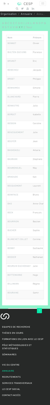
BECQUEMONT (15, 186)
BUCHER (12, 230)
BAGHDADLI (14, 150)
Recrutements (11, 377)
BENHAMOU (14, 88)
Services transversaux (17, 383)
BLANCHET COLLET (18, 239)
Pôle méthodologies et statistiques (17, 347)
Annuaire (26, 14)
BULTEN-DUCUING (17, 52)
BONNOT (12, 43)
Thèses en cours (12, 333)
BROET (11, 79)
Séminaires (9, 354)
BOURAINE (13, 293)
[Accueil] (24, 3)
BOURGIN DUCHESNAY (19, 266)
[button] (6, 4)
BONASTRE (13, 106)
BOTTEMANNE (15, 275)
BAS (10, 204)
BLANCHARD (14, 97)
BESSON (12, 123)
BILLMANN (13, 284)
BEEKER (12, 257)
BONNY (11, 248)
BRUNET (12, 61)
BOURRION (13, 222)
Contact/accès (11, 395)
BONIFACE (13, 195)
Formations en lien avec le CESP (22, 339)
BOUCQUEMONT (16, 132)
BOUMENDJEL (15, 168)
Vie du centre (10, 365)
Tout (29, 27)
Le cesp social (11, 389)
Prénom (37, 38)
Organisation (9, 14)
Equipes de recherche (16, 327)
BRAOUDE (13, 177)
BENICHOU (13, 70)
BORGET (12, 115)
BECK (10, 213)
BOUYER (12, 141)
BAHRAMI (13, 159)
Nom (10, 38)
